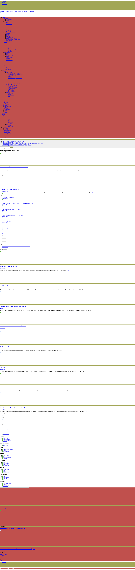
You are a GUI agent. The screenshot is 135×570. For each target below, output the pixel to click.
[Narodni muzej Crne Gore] (7, 415)
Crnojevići (10, 77)
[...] (92, 192)
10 (0, 555)
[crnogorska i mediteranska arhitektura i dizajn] (4, 424)
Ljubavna (10, 121)
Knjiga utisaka (4, 4)
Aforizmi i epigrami (9, 57)
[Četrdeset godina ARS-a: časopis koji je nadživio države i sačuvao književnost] (4, 232)
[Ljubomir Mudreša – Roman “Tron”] (4, 195)
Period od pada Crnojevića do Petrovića (15, 78)
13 (3, 555)
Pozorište (7, 53)
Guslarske (10, 51)
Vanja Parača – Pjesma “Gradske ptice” (10, 189)
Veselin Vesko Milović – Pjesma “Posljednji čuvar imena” (12, 407)
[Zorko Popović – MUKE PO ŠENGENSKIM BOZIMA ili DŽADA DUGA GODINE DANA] (4, 201)
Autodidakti (8, 41)
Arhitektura (6, 18)
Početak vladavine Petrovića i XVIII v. (14, 79)
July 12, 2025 (2, 409)
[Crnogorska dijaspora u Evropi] (6, 440)
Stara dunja (2, 367)
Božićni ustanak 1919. (12, 88)
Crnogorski (4, 1)
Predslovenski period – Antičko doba (14, 73)
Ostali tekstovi (10, 126)
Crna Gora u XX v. (9, 84)
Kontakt (5, 136)
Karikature (8, 59)
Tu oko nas (10, 123)
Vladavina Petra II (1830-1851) (13, 81)
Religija (5, 103)
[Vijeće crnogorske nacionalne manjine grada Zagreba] (5, 438)
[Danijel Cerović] (5, 464)
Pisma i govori (10, 93)
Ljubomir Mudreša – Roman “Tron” (8, 197)
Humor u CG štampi (9, 60)
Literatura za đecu (9, 24)
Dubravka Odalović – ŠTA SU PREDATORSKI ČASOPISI (13, 326)
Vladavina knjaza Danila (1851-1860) (14, 82)
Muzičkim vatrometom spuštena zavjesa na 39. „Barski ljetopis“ (12, 215)
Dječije (9, 48)
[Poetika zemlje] (5, 455)
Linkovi (5, 137)
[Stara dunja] (8, 364)
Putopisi (9, 125)
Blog (3, 115)
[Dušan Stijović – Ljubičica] (14, 504)
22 (5, 556)
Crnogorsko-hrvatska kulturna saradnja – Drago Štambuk (13, 306)
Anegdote (8, 58)
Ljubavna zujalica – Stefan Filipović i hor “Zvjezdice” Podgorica (17, 549)
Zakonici (9, 94)
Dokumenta (8, 92)
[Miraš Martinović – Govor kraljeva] (8, 282)
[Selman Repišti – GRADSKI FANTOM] (8, 263)
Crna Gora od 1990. (11, 91)
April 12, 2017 (2, 328)
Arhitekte (7, 20)
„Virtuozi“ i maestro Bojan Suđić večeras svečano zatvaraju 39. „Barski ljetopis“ (15, 240)
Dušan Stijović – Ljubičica (7, 508)
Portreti (9, 99)
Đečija (9, 119)
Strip (5, 65)
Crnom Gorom (4, 105)
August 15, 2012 (3, 287)
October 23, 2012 (3, 169)
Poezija (7, 118)
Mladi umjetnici (9, 40)
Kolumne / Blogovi (9, 28)
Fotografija (8, 36)
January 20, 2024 (3, 268)
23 (6, 556)
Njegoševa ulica (7, 109)
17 (0, 556)
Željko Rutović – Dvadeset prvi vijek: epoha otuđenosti (11, 227)
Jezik (5, 100)
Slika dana (6, 108)
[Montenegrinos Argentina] (6, 439)
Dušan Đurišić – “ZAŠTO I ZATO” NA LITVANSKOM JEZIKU (14, 167)
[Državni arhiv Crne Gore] (5, 450)
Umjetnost (4, 17)
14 (4, 555)
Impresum (3, 5)
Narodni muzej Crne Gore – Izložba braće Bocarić (11, 387)
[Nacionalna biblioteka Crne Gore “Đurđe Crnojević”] (6, 457)
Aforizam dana (8, 63)
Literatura (8, 23)
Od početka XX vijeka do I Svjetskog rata (15, 85)
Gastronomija (6, 104)
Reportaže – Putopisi (7, 106)
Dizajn (7, 35)
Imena (5, 111)
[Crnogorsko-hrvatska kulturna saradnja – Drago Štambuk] (8, 303)
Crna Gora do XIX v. (9, 72)
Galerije (5, 107)
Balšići (9, 76)
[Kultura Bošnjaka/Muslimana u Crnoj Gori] (4, 458)
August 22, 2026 (5, 204)
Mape (9, 96)
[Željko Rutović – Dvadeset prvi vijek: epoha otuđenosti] (4, 226)
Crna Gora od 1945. (11, 90)
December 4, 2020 (3, 308)
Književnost (6, 21)
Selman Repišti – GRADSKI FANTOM (8, 266)
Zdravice (9, 30)
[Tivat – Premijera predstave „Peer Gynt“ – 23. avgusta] (4, 207)
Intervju (7, 27)
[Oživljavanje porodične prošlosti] (8, 343)
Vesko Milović (6, 117)
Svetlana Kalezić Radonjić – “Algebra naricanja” (13, 528)
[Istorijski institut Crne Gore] (5, 451)
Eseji (7, 22)
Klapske (9, 50)
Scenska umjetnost (7, 52)
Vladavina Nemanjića (12, 75)
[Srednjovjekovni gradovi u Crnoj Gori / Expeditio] (8, 419)
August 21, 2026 (5, 210)
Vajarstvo (7, 34)
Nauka (3, 70)
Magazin (3, 114)
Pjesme (7, 46)
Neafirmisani (8, 31)
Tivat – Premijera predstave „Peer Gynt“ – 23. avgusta (11, 209)
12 (2, 555)
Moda (5, 66)
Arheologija (6, 102)
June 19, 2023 (2, 348)
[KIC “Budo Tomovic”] (3, 479)
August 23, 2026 (5, 191)
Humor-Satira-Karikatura (8, 55)
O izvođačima (10, 45)
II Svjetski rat (10, 89)
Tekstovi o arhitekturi (9, 19)
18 (1, 556)
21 (4, 556)
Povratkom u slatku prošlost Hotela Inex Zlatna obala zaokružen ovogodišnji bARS (16, 246)
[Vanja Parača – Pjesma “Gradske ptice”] (10, 187)
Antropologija (6, 101)
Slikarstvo (8, 33)
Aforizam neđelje (9, 64)
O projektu (6, 128)
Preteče (7, 56)
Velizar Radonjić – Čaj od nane (7, 221)
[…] (80, 170)
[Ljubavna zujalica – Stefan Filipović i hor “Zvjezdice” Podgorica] (11, 545)
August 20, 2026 (5, 234)
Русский (3, 3)
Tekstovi (7, 68)
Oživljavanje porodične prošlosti (7, 346)
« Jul (1, 560)
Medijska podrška (7, 132)
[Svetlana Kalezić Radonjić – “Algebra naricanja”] (11, 525)
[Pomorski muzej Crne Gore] (7, 449)
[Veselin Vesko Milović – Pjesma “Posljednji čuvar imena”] (8, 404)
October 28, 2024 (3, 369)
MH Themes (21, 568)
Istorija (5, 71)
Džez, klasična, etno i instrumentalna (14, 49)
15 (5, 555)
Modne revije (8, 69)
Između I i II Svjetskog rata (12, 87)
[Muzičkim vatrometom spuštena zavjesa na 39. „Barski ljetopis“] (4, 213)
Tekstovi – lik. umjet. (9, 37)
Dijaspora (3, 113)
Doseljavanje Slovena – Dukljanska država (15, 74)
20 (3, 556)
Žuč (9, 61)
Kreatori (7, 67)
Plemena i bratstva (11, 97)
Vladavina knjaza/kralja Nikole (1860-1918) (15, 83)
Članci (7, 43)
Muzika (5, 42)
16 (6, 555)
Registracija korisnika (7, 135)
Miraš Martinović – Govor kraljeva (7, 285)
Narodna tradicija (9, 29)
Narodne (9, 47)
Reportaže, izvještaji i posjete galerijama (13, 39)
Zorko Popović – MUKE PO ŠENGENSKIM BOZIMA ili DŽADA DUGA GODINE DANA (18, 203)
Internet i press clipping (8, 133)
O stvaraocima (10, 122)
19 (2, 556)
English (3, 2)
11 (1, 555)
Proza (9, 25)
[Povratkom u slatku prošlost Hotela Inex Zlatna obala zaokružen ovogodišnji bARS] (4, 244)
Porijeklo (5, 112)
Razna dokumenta (11, 95)
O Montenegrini (4, 127)
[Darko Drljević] (5, 445)
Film (7, 54)
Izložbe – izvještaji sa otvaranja (11, 38)
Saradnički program (7, 130)
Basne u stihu (10, 120)
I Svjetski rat (10, 86)
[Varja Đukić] (4, 478)
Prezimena (6, 110)
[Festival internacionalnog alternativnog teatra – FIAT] (3, 476)
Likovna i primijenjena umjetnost (9, 32)
